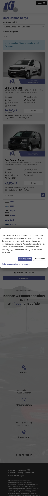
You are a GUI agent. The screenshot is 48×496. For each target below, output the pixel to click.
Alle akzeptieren (25, 258)
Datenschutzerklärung (11, 264)
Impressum (26, 264)
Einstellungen (40, 258)
